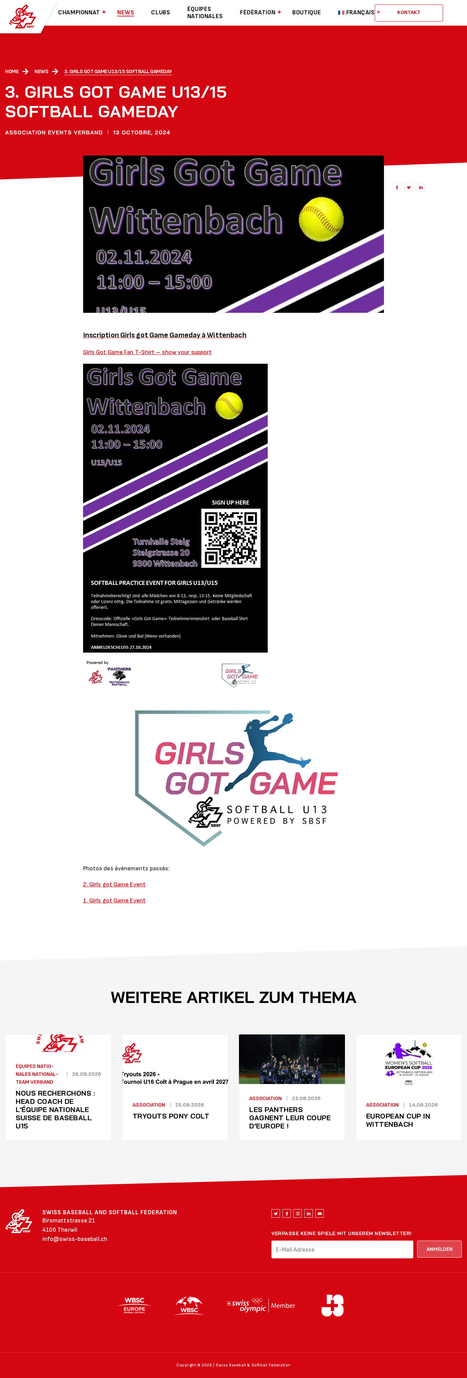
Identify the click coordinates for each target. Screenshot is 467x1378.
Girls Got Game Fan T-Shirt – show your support (147, 352)
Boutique (306, 12)
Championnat (79, 12)
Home (11, 71)
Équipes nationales (205, 13)
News (125, 12)
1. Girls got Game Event (114, 900)
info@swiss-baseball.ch (74, 1239)
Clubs (160, 12)
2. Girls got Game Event (114, 884)
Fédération (257, 12)
